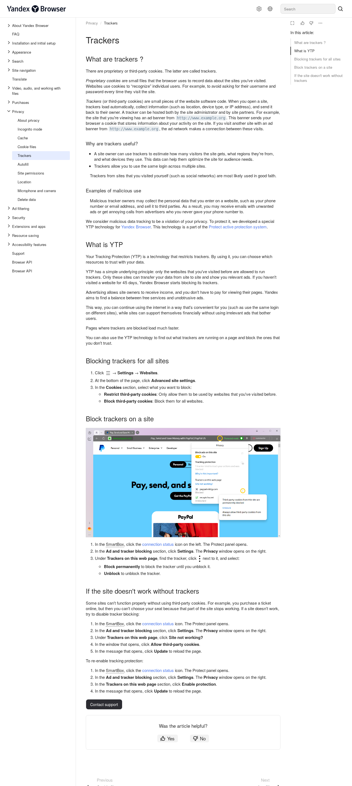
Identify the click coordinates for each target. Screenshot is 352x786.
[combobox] (308, 8)
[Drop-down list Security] (9, 217)
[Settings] (259, 9)
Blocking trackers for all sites (317, 59)
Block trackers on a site (313, 67)
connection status (158, 544)
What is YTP (304, 50)
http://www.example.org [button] (201, 118)
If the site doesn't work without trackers (318, 78)
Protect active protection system (238, 226)
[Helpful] (302, 23)
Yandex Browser (136, 226)
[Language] (270, 9)
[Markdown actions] (320, 23)
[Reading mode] (292, 23)
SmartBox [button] (115, 544)
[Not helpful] (311, 23)
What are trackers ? (310, 42)
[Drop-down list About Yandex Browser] (9, 25)
